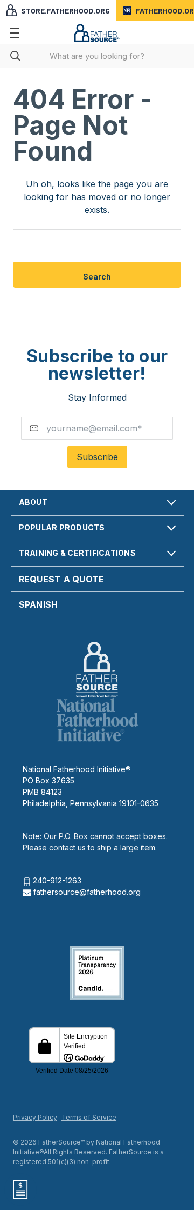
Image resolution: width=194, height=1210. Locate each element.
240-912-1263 (57, 880)
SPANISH (38, 604)
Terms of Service (88, 1117)
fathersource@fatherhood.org (86, 891)
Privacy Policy (35, 1117)
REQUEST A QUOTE (62, 579)
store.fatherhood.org (65, 10)
